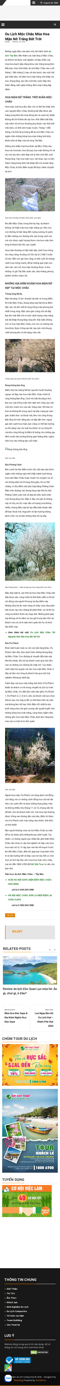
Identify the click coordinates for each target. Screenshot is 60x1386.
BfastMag (18, 1380)
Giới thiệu (12, 1288)
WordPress (41, 1380)
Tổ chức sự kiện (15, 1315)
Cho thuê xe (13, 1324)
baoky (7, 41)
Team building (14, 1320)
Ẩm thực (11, 1297)
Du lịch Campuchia (17, 1311)
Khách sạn (12, 1302)
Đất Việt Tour (37, 864)
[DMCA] (39, 1352)
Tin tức (10, 915)
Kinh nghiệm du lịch (17, 1306)
